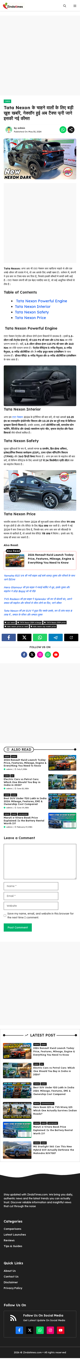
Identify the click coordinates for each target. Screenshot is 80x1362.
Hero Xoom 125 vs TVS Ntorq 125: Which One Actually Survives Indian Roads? (55, 1110)
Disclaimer (11, 1282)
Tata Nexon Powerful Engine (41, 301)
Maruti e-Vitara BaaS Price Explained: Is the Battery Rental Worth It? (24, 820)
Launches (23, 814)
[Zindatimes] (13, 6)
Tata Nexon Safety (32, 312)
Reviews (9, 1240)
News (7, 756)
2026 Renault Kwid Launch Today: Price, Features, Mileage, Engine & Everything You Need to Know (51, 558)
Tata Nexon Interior (33, 306)
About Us (10, 1270)
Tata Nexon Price (30, 317)
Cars (7, 101)
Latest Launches (15, 1234)
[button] (65, 6)
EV (12, 776)
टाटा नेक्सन (17, 417)
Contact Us (11, 1276)
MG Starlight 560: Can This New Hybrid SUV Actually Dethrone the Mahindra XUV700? (53, 1150)
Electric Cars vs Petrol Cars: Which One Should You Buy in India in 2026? (22, 782)
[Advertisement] (40, 55)
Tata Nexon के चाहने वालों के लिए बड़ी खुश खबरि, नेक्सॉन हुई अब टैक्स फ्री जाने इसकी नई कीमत (38, 113)
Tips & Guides (13, 1246)
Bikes (36, 1103)
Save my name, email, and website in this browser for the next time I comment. (40, 915)
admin (21, 128)
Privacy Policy (13, 1288)
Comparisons (47, 1103)
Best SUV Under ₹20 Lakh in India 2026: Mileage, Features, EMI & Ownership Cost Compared (25, 801)
